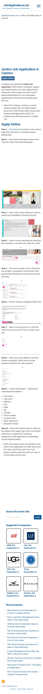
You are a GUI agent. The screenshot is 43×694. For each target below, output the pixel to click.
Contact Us (13, 689)
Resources (30, 689)
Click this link (14, 129)
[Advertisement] (21, 44)
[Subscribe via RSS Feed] (3, 681)
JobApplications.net (16, 5)
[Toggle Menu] (38, 6)
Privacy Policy (21, 689)
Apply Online (8, 78)
